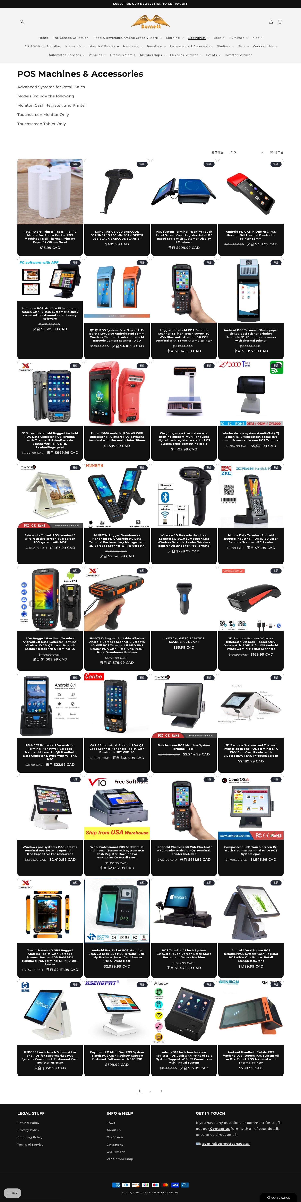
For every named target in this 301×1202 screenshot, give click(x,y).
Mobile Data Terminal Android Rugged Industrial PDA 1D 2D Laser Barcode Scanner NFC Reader (251, 539)
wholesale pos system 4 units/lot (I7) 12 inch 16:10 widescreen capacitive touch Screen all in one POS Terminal (251, 437)
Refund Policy (28, 1123)
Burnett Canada (143, 1192)
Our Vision (115, 1137)
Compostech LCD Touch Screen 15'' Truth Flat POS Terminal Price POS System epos (250, 850)
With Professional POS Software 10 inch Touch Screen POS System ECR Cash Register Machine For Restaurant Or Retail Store (117, 852)
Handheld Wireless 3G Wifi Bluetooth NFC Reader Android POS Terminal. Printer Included (184, 850)
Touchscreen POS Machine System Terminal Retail (184, 747)
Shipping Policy (30, 1137)
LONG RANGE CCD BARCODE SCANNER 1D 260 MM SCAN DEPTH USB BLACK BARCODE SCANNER (117, 235)
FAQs (111, 1123)
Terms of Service (30, 1144)
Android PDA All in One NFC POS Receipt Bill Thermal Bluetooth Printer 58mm (251, 235)
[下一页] (161, 1091)
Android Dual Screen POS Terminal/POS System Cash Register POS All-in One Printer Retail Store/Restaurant (251, 955)
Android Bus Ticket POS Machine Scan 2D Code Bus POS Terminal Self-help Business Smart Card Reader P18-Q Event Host (117, 955)
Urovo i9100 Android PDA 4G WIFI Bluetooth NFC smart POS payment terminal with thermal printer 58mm (117, 437)
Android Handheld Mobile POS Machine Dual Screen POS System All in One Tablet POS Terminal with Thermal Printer (251, 1057)
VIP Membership (120, 1159)
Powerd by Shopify (166, 1192)
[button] (21, 21)
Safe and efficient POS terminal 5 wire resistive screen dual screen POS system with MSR (50, 539)
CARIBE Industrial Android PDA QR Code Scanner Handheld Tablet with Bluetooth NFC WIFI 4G (117, 749)
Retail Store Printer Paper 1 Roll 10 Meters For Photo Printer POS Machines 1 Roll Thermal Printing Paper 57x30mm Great (50, 237)
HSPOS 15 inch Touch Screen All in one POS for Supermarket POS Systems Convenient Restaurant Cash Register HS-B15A (50, 1057)
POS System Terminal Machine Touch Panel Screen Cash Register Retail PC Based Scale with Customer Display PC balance (184, 237)
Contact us (115, 1144)
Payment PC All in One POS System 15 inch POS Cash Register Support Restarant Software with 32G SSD (117, 1055)
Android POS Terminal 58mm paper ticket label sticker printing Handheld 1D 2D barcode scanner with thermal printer (251, 335)
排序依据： (219, 152)
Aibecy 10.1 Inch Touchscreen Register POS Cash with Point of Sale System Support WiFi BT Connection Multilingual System (184, 1057)
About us (114, 1130)
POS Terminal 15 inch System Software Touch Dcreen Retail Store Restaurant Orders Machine (184, 954)
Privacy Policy (28, 1130)
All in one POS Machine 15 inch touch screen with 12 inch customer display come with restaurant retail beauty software (50, 313)
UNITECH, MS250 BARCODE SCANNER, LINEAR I (184, 640)
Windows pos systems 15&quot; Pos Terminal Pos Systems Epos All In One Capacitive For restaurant (50, 850)
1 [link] (139, 1091)
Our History (116, 1152)
